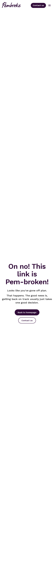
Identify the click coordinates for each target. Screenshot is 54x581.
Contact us (38, 5)
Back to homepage (27, 312)
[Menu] (49, 5)
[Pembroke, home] (11, 5)
